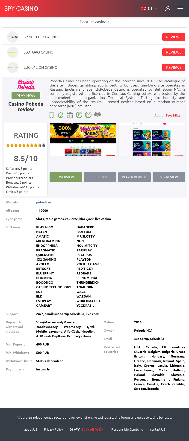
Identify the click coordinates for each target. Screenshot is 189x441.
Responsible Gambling (127, 429)
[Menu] (180, 8)
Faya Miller (174, 115)
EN (152, 8)
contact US (157, 429)
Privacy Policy (53, 429)
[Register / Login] (168, 8)
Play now (26, 95)
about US (30, 429)
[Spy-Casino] (21, 8)
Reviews (174, 37)
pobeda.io (43, 202)
